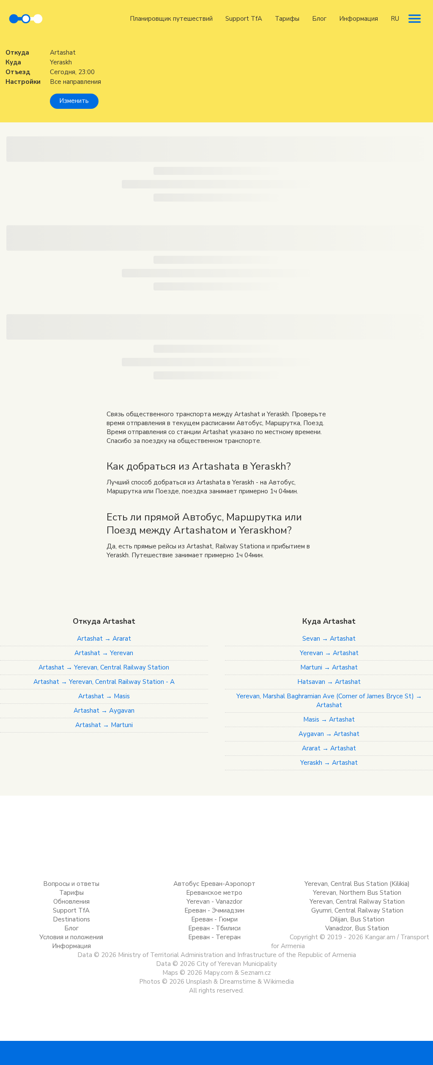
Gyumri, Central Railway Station (357, 910)
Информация (358, 18)
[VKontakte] (216, 1052)
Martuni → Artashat (329, 667)
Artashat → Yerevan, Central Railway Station (103, 667)
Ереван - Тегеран (214, 937)
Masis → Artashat (329, 719)
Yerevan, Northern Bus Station (357, 892)
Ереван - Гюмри (214, 919)
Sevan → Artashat (329, 638)
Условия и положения (71, 937)
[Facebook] (191, 1052)
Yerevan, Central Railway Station (357, 901)
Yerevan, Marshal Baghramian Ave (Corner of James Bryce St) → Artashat (329, 700)
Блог (319, 18)
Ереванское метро (214, 892)
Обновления (71, 901)
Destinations (71, 919)
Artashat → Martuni (104, 725)
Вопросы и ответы (71, 884)
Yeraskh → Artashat (329, 762)
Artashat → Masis (104, 696)
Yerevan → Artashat (329, 653)
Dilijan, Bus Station (357, 919)
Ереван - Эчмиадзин (214, 910)
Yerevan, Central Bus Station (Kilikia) (357, 884)
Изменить (74, 101)
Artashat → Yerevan (103, 653)
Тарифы (287, 18)
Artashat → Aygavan (104, 710)
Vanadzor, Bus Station (357, 928)
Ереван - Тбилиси (214, 928)
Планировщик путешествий (171, 18)
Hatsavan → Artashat (329, 682)
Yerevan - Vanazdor (214, 901)
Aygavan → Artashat (329, 734)
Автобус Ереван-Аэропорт (214, 884)
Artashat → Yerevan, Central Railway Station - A (104, 682)
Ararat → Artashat (329, 748)
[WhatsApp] (242, 1052)
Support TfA (243, 18)
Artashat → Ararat (104, 638)
